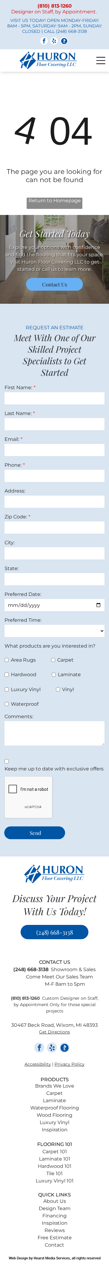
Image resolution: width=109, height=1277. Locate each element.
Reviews (55, 1230)
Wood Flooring (54, 1115)
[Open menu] (100, 60)
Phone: (13, 465)
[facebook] (44, 41)
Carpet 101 (54, 1151)
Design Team (55, 1208)
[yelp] (54, 41)
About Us (54, 1201)
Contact (54, 1245)
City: (10, 542)
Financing (54, 1216)
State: (11, 568)
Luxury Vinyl (54, 1122)
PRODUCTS (55, 1079)
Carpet (54, 1093)
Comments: (19, 716)
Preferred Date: (23, 594)
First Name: (18, 387)
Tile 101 (54, 1173)
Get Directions (54, 1032)
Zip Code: (16, 517)
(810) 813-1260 (25, 998)
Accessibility (38, 1064)
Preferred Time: (23, 620)
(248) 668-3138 (71, 31)
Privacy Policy (69, 1064)
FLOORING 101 (54, 1144)
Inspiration (55, 1130)
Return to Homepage (54, 200)
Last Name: (18, 413)
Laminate (54, 1100)
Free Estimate (55, 1238)
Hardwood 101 (54, 1166)
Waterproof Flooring (54, 1108)
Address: (15, 491)
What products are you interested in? (50, 646)
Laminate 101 (54, 1159)
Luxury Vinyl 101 (55, 1181)
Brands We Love (54, 1086)
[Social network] (64, 41)
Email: (12, 439)
